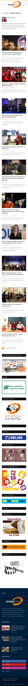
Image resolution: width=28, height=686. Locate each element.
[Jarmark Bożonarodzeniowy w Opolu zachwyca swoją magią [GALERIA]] (14, 43)
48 (13, 348)
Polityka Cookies (7, 680)
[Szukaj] (25, 4)
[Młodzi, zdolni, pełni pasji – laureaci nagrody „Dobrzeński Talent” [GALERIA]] (14, 263)
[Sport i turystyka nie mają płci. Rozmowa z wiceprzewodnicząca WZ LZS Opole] (14, 232)
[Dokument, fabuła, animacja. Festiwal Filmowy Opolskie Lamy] (14, 324)
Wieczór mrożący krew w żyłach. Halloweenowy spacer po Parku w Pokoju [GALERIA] (13, 211)
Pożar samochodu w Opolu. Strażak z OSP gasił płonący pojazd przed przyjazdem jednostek (13, 178)
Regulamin (14, 680)
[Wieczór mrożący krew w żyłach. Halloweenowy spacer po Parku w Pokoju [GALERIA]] (14, 200)
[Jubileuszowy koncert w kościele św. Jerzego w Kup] (14, 295)
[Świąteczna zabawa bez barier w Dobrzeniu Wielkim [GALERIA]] (14, 74)
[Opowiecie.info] (14, 4)
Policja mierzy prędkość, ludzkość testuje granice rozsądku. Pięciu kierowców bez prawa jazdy (18, 639)
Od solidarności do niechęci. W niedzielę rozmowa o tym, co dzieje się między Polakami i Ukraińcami (18, 628)
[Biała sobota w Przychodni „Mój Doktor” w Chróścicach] (14, 137)
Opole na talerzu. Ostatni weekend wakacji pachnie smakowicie (17, 649)
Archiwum (5, 678)
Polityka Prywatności (13, 678)
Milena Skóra (11, 17)
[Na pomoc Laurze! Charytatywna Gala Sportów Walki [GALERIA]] (14, 106)
